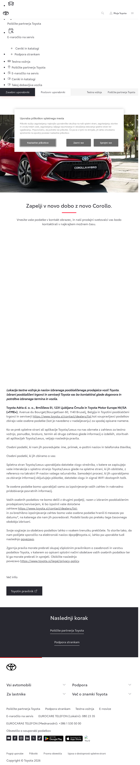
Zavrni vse (78, 142)
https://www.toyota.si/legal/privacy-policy (49, 561)
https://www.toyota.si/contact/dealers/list (62, 416)
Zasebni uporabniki (18, 92)
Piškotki (33, 753)
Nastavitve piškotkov (37, 142)
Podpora (80, 684)
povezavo (27, 539)
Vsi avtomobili (19, 684)
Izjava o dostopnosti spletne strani (87, 753)
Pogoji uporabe (14, 753)
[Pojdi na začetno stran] (6, 13)
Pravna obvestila (53, 753)
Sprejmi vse (106, 142)
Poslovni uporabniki (53, 92)
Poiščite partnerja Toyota (121, 92)
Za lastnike (16, 693)
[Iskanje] (102, 13)
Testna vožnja (94, 92)
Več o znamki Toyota (90, 693)
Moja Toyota (120, 13)
